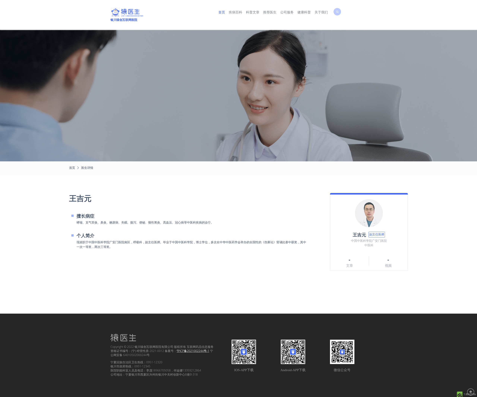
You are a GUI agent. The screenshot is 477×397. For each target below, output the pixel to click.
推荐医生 (270, 12)
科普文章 (252, 12)
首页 (221, 12)
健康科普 (304, 12)
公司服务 (287, 12)
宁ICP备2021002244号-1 (193, 351)
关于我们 (321, 12)
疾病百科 (235, 12)
